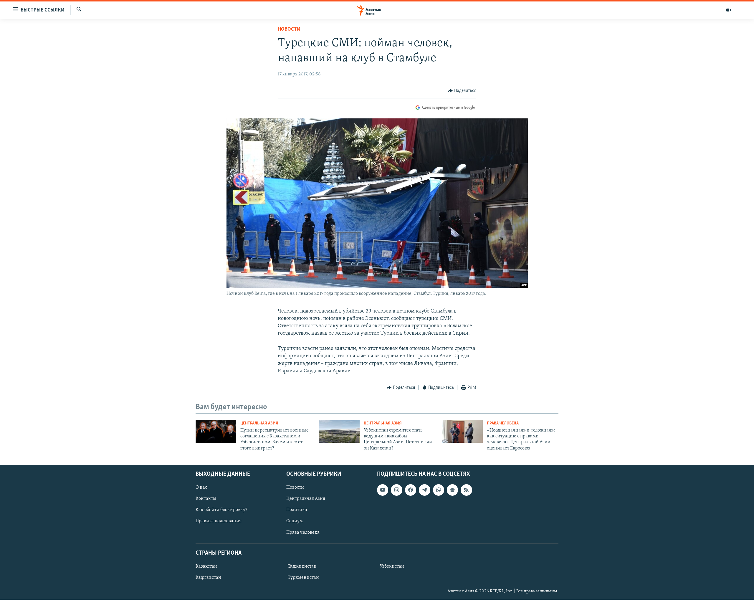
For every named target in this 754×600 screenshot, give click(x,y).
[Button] (462, 91)
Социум (294, 521)
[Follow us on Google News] (452, 490)
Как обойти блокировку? (221, 510)
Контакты (206, 499)
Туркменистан (303, 577)
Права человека (503, 423)
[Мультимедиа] (729, 10)
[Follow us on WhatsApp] (438, 490)
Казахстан (206, 566)
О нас (201, 487)
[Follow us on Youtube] (382, 490)
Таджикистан (302, 566)
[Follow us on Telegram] (424, 490)
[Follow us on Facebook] (410, 490)
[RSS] (466, 490)
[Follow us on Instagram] (396, 490)
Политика (296, 510)
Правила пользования (219, 521)
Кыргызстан (208, 577)
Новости (289, 29)
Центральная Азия (259, 423)
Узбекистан (392, 566)
